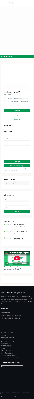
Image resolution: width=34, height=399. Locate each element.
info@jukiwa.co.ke (10, 322)
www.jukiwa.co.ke (11, 324)
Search (17, 211)
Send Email (17, 110)
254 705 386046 (16, 319)
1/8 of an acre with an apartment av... (20, 232)
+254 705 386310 (6, 319)
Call (17, 115)
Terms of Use (4, 397)
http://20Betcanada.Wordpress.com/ (17, 101)
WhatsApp (17, 119)
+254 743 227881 (16, 315)
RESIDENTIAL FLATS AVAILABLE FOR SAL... (19, 239)
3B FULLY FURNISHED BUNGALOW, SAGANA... (20, 225)
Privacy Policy (13, 397)
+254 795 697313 (6, 317)
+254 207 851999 (6, 315)
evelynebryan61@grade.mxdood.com (17, 98)
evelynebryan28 (12, 92)
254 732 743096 (16, 317)
